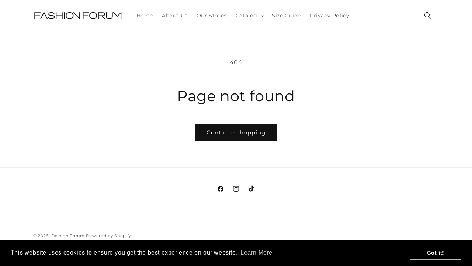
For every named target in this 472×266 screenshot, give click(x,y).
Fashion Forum (68, 235)
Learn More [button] (256, 252)
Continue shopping (236, 132)
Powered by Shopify (108, 235)
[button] (249, 15)
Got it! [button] (435, 253)
